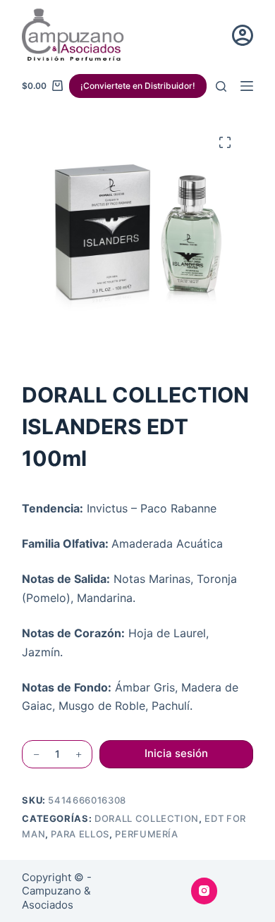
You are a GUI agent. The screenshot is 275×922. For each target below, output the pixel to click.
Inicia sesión (176, 753)
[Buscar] (221, 86)
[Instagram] (204, 891)
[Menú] (246, 86)
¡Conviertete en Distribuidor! (137, 85)
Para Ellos (80, 834)
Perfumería (146, 834)
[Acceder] (242, 35)
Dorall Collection (146, 818)
